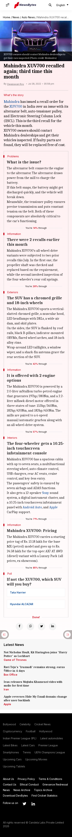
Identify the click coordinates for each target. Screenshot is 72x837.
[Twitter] (41, 626)
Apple (53, 507)
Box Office (10, 674)
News (16, 17)
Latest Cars (28, 745)
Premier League (48, 745)
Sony (45, 493)
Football (30, 731)
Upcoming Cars (12, 759)
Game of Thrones (15, 659)
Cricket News (42, 724)
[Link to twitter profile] (24, 803)
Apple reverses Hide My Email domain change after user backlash (35, 698)
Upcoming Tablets (14, 766)
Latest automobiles (51, 738)
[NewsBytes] (25, 5)
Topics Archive (43, 790)
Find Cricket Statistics (44, 795)
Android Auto (32, 507)
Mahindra (12, 102)
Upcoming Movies (36, 759)
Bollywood (9, 724)
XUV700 (15, 106)
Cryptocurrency (12, 731)
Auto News (28, 17)
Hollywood (45, 731)
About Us (8, 778)
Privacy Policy (26, 778)
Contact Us (9, 784)
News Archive (21, 790)
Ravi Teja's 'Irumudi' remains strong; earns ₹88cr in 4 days (34, 669)
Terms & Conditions (50, 778)
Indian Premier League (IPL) (20, 738)
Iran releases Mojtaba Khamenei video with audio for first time (33, 683)
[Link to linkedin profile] (33, 803)
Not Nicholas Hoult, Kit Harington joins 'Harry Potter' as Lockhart (35, 654)
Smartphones (11, 752)
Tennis (27, 752)
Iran (6, 689)
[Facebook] (19, 626)
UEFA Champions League (50, 752)
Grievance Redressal (55, 784)
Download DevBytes (15, 795)
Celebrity (25, 724)
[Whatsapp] (30, 626)
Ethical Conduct (29, 784)
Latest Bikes (10, 745)
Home (6, 17)
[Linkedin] (52, 626)
